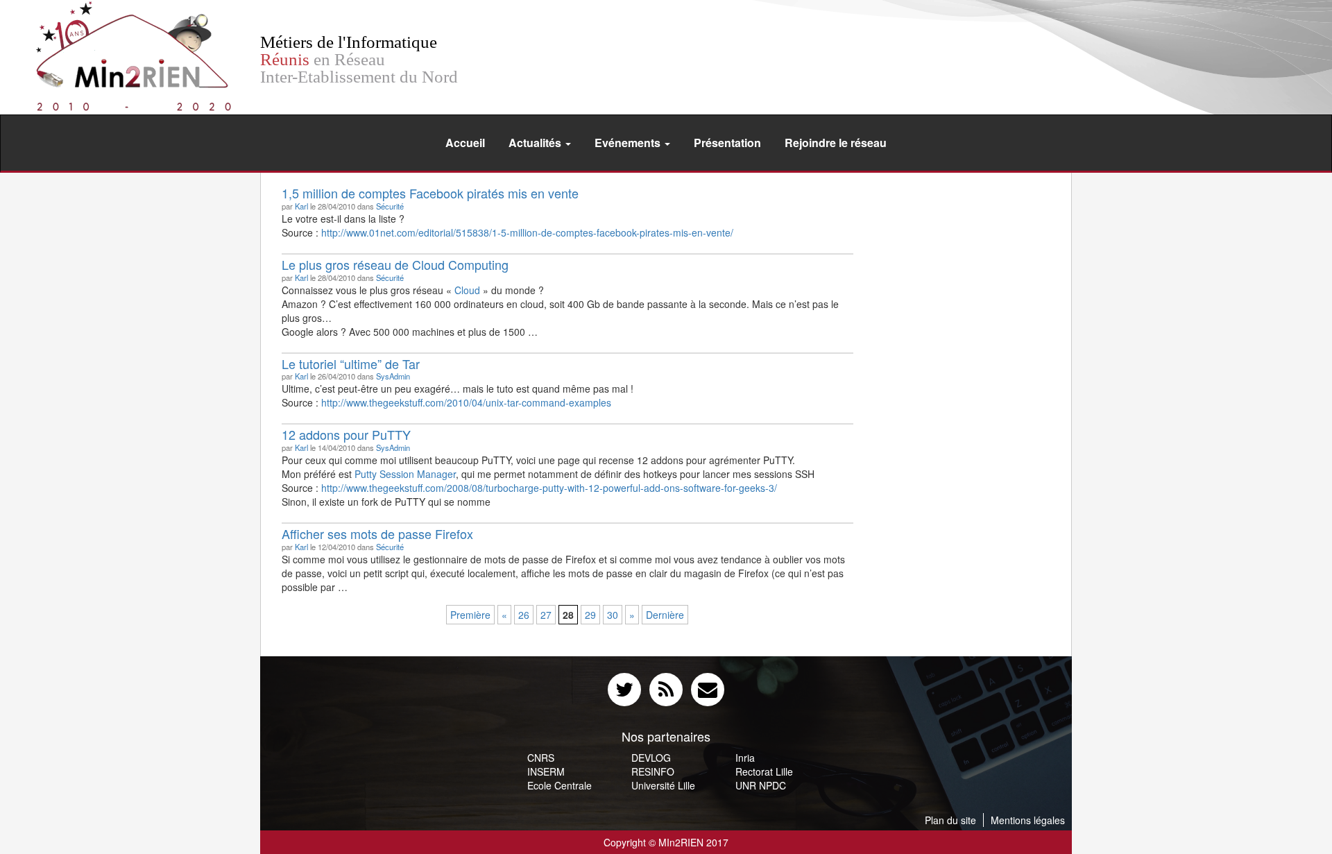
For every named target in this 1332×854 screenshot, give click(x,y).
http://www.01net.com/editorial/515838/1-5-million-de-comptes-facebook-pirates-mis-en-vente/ (527, 232)
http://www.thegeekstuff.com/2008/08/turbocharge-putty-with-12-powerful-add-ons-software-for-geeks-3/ (549, 488)
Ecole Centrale (559, 785)
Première (470, 615)
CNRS (540, 758)
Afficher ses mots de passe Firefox (377, 533)
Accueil (465, 143)
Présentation (727, 143)
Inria (745, 758)
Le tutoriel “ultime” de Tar (351, 364)
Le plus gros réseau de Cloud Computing (395, 264)
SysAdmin (393, 376)
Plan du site (950, 820)
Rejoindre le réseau (836, 143)
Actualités (536, 143)
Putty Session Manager (405, 474)
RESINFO (652, 771)
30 (612, 615)
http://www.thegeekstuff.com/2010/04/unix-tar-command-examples (466, 402)
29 (590, 615)
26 (523, 615)
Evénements (629, 143)
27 (546, 615)
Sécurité (390, 206)
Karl (301, 206)
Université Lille (663, 785)
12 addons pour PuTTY (346, 434)
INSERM (546, 771)
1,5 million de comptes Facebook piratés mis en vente (430, 193)
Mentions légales (1028, 820)
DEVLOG (651, 758)
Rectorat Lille (764, 771)
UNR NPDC (760, 785)
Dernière (665, 615)
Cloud (467, 290)
